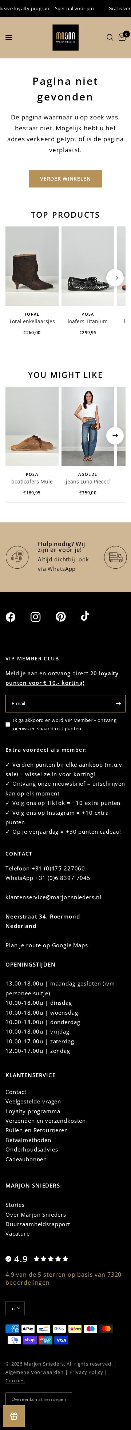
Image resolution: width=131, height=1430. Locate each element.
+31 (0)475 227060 (58, 868)
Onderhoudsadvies (31, 1149)
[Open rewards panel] (14, 1416)
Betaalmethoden (28, 1139)
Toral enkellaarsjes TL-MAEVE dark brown (32, 322)
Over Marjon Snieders (35, 1214)
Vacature (17, 1233)
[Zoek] (110, 37)
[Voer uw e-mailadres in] (118, 703)
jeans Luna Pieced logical (88, 482)
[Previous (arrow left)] (16, 278)
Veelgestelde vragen (33, 1101)
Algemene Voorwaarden (34, 1372)
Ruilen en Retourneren (36, 1130)
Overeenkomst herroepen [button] (39, 1399)
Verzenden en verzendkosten (45, 1120)
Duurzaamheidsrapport (37, 1224)
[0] (121, 37)
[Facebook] (17, 617)
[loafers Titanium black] (88, 266)
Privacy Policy (86, 1372)
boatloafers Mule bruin (32, 482)
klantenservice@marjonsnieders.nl (53, 897)
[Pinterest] (67, 617)
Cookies (15, 1380)
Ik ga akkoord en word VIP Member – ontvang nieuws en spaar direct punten (64, 724)
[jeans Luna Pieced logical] (88, 426)
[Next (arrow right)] (115, 278)
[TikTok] (92, 617)
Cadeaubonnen (26, 1159)
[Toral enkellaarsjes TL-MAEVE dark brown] (32, 266)
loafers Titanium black (88, 322)
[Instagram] (42, 617)
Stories (15, 1204)
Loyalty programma (32, 1111)
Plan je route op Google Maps (46, 945)
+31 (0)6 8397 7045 (63, 877)
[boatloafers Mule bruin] (32, 426)
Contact (16, 1091)
